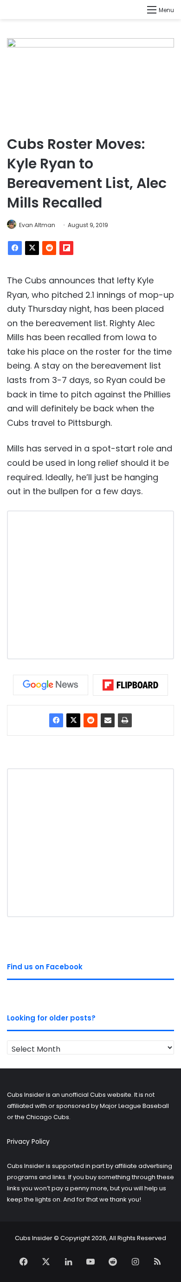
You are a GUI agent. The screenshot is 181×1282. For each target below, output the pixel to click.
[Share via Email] (108, 720)
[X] (32, 248)
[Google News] (50, 685)
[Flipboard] (66, 248)
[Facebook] (15, 248)
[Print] (125, 720)
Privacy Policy (28, 1141)
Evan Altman (37, 225)
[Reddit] (49, 248)
